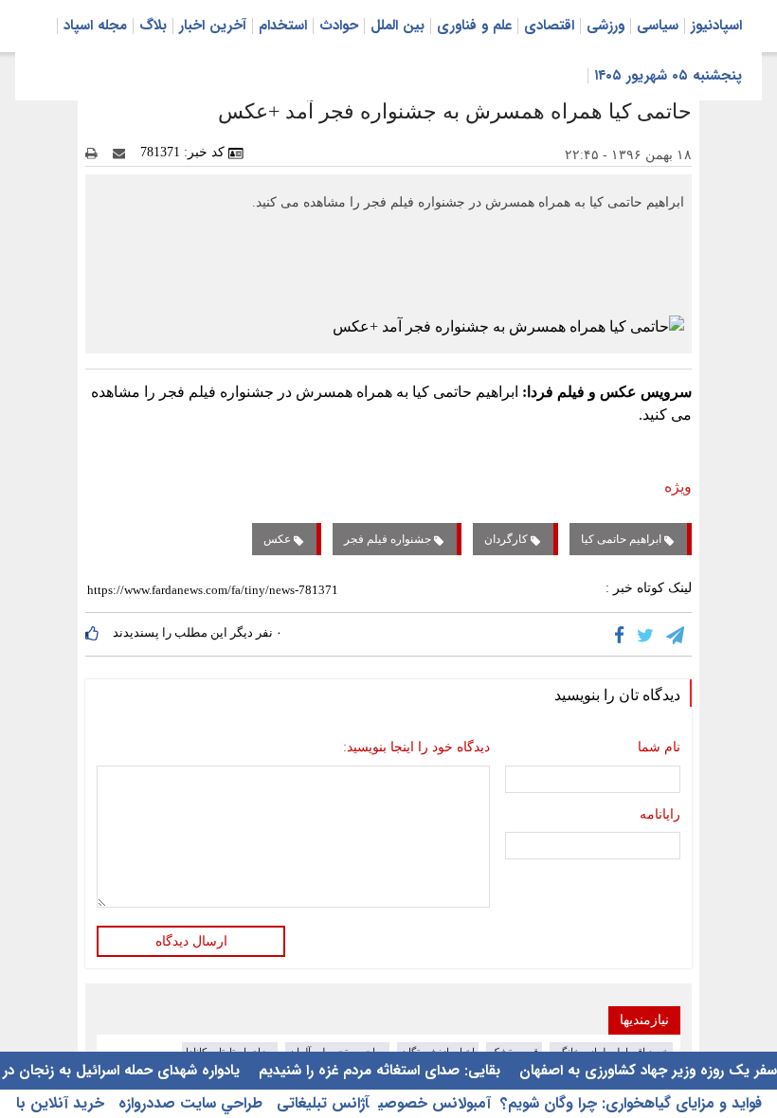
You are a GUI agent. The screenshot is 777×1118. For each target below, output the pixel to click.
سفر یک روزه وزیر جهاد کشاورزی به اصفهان (646, 1070)
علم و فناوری (474, 25)
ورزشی (605, 25)
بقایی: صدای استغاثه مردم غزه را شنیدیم (377, 1070)
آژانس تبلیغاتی (320, 1103)
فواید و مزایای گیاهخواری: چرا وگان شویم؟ (631, 1103)
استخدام (283, 25)
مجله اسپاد (95, 25)
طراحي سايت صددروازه (188, 1103)
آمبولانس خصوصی (434, 1103)
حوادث (338, 25)
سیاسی (657, 25)
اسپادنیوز (716, 25)
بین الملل (397, 25)
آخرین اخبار (212, 25)
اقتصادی (549, 25)
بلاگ (153, 25)
